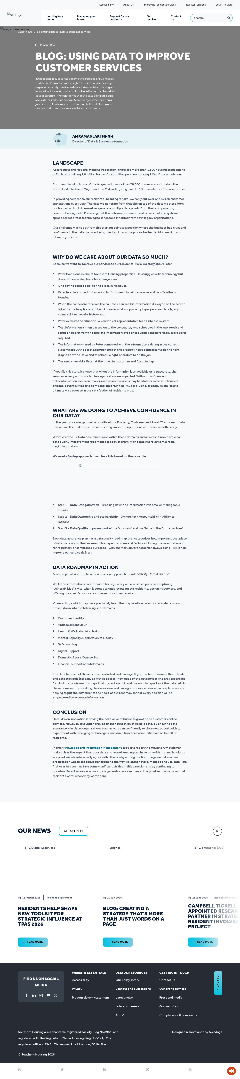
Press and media (170, 998)
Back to (218, 981)
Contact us (176, 18)
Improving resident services (160, 4)
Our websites (168, 1006)
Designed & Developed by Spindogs (197, 1032)
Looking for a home (55, 18)
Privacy (77, 989)
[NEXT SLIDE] (217, 831)
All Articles (73, 831)
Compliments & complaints (178, 1015)
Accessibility (106, 4)
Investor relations (196, 4)
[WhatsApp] (55, 995)
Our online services (172, 989)
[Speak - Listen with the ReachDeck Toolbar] (231, 1071)
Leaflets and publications (133, 989)
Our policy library (127, 980)
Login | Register (224, 4)
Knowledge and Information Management (92, 748)
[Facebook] (26, 995)
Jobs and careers (127, 1006)
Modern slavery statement (90, 998)
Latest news (25, 31)
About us (128, 4)
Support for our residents (119, 18)
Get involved (152, 18)
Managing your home (86, 18)
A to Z (120, 1015)
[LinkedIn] (34, 995)
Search (229, 18)
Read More (34, 942)
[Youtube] (48, 995)
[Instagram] (41, 995)
